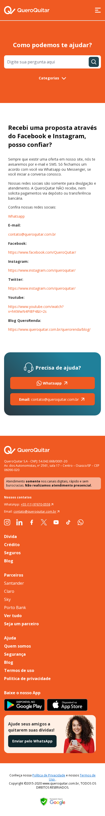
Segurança (15, 654)
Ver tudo (13, 615)
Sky (7, 599)
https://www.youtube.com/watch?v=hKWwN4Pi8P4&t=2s (35, 309)
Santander (14, 583)
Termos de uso (19, 670)
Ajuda (10, 638)
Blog (8, 561)
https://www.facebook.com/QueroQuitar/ (42, 252)
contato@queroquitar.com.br (32, 234)
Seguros (12, 552)
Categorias (49, 78)
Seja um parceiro (21, 624)
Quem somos (17, 646)
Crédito (12, 544)
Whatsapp (16, 216)
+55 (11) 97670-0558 (35, 504)
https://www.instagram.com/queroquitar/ (41, 270)
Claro (9, 591)
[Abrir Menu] (98, 10)
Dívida (10, 536)
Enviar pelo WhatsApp (32, 741)
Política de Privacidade (48, 775)
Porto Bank (15, 607)
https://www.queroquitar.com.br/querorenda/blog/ (49, 329)
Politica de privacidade (27, 678)
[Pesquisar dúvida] (94, 62)
